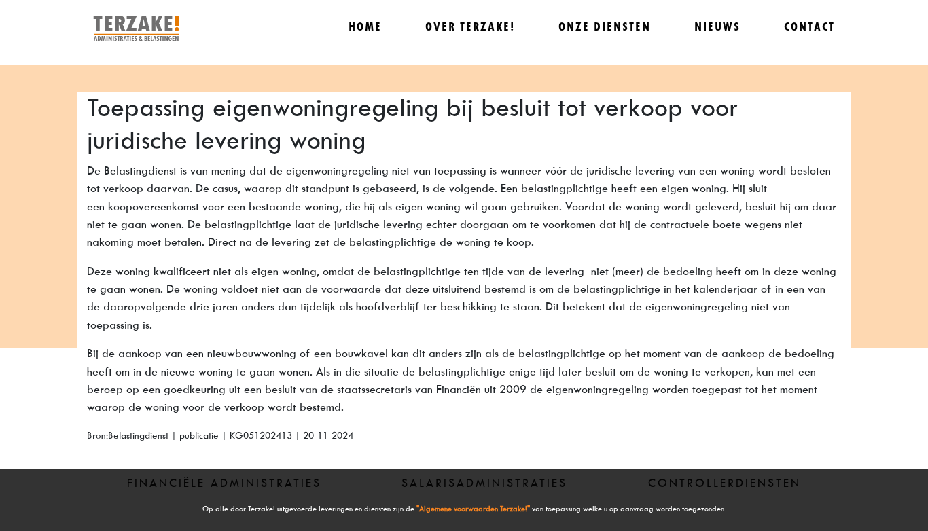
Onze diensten (604, 26)
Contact (809, 26)
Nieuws (717, 26)
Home (365, 26)
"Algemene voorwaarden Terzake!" (473, 509)
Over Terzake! (470, 26)
